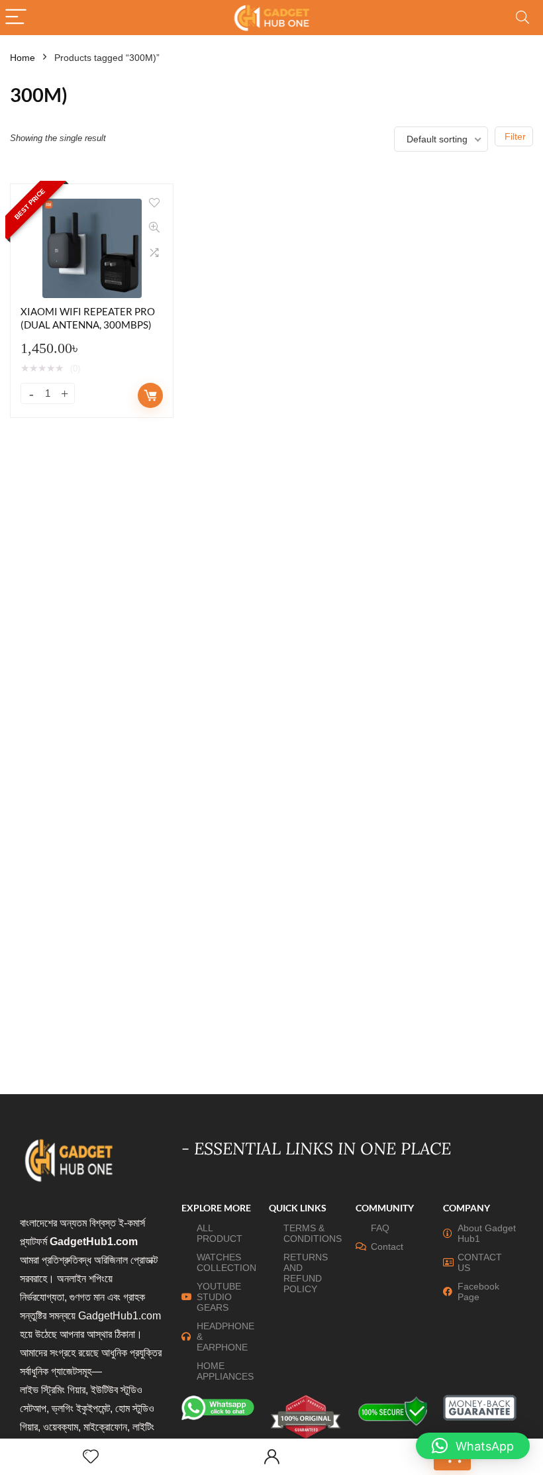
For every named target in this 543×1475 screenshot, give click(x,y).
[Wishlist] (91, 1457)
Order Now (150, 395)
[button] (473, 1446)
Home (22, 57)
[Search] (522, 17)
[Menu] (16, 17)
